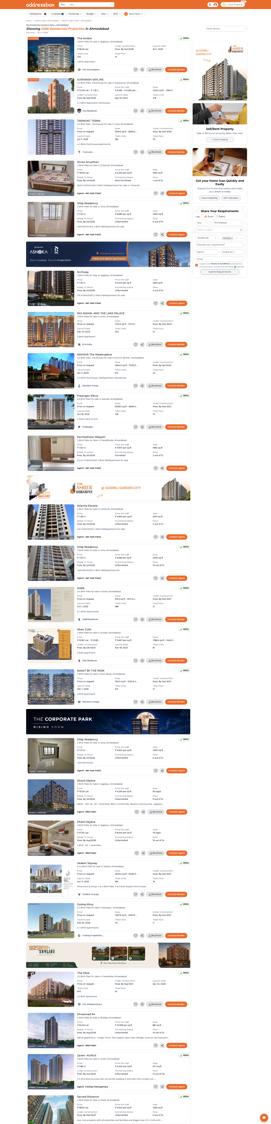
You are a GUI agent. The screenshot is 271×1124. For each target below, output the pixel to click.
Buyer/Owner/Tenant (118, 578)
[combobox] (133, 566)
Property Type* (109, 549)
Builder (152, 578)
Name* (105, 582)
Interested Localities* (110, 562)
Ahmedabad (139, 543)
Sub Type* (142, 549)
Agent (139, 578)
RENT (119, 543)
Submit (135, 596)
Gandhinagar (158, 543)
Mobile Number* (144, 582)
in (126, 543)
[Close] (167, 526)
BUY (108, 543)
